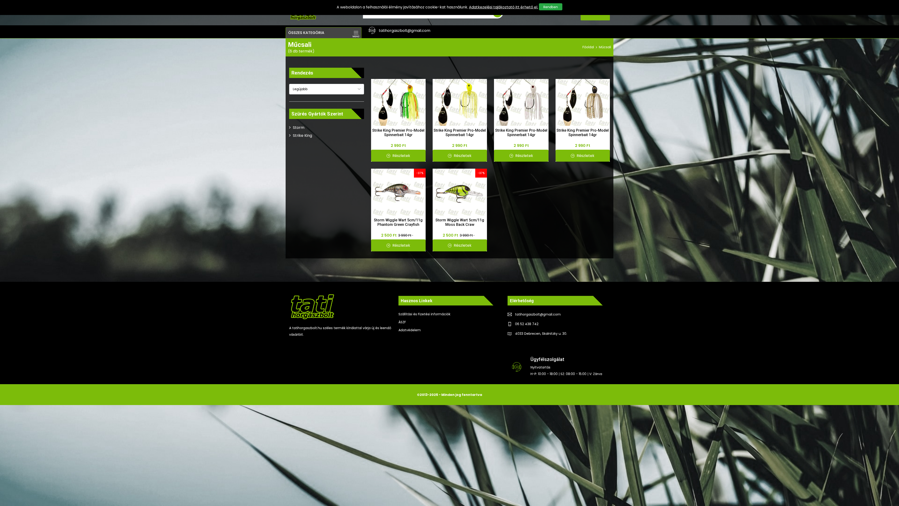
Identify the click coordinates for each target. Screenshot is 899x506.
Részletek (400, 155)
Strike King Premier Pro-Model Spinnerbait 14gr (398, 132)
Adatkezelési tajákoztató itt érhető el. (503, 7)
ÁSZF (402, 322)
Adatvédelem (409, 330)
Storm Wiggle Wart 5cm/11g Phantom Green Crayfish (398, 222)
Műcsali (605, 47)
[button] (323, 32)
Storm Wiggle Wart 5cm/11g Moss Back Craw (459, 222)
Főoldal (588, 47)
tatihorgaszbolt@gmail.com (538, 314)
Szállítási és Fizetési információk (424, 314)
